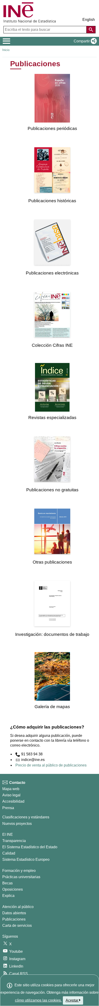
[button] (84, 41)
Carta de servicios (17, 925)
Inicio (5, 50)
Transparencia (14, 841)
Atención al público (18, 907)
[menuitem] (52, 102)
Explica (8, 896)
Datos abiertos (14, 913)
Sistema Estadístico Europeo (26, 859)
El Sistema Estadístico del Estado (29, 847)
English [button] (88, 20)
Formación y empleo (19, 871)
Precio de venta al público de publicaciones (51, 765)
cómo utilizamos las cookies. (38, 1000)
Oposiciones (12, 889)
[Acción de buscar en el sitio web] (91, 29)
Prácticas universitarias (21, 877)
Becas (7, 883)
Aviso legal (11, 795)
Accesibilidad (13, 801)
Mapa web (10, 789)
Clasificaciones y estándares (25, 817)
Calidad (8, 853)
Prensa (8, 808)
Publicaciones (14, 919)
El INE (7, 834)
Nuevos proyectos (17, 824)
